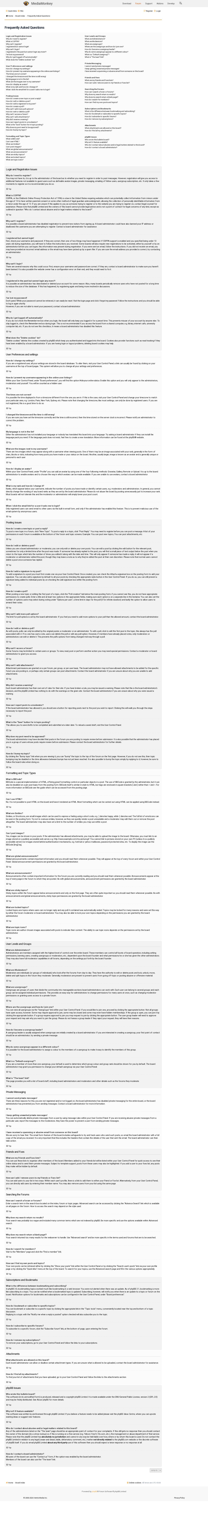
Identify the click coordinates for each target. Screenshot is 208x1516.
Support (148, 3)
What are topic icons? (14, 160)
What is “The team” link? (94, 57)
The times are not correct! (16, 74)
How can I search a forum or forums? (99, 92)
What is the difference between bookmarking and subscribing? (110, 111)
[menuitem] (20, 11)
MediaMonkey (41, 4)
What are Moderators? (94, 41)
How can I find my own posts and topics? (101, 102)
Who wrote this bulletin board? (97, 140)
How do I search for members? (97, 100)
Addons (160, 3)
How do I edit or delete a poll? (18, 112)
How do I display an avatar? (17, 84)
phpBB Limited (81, 1397)
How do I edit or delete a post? (18, 101)
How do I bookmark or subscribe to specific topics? (105, 114)
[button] (181, 3)
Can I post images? (13, 147)
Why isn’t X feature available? (96, 142)
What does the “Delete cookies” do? (20, 60)
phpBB (132, 437)
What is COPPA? (12, 41)
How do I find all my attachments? (98, 131)
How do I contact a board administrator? (101, 147)
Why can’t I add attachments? (18, 117)
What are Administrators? (95, 39)
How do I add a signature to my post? (21, 104)
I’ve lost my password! (15, 54)
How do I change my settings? (18, 69)
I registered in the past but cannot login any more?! (26, 52)
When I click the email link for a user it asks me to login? (28, 90)
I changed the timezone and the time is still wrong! (26, 76)
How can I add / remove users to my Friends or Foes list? (107, 83)
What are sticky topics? (15, 154)
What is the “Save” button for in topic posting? (24, 125)
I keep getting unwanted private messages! (102, 69)
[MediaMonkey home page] (26, 3)
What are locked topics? (15, 157)
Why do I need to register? (16, 39)
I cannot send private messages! (98, 66)
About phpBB (43, 1400)
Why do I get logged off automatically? (21, 57)
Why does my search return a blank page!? (101, 97)
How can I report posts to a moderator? (22, 122)
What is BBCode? (13, 139)
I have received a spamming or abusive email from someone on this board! (114, 71)
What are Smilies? (13, 144)
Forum (138, 3)
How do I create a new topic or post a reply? (23, 98)
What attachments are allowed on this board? (103, 128)
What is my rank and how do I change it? (22, 87)
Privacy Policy (179, 1498)
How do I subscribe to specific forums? (100, 116)
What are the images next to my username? (23, 82)
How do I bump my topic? (16, 130)
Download (127, 3)
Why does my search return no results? (100, 94)
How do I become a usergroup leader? (100, 49)
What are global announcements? (19, 149)
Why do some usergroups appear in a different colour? (106, 52)
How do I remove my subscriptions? (99, 119)
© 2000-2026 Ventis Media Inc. (35, 1498)
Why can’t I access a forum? (17, 114)
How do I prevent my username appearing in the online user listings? (33, 71)
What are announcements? (16, 152)
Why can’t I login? (13, 49)
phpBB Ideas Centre (126, 1414)
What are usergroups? (93, 44)
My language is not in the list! (17, 79)
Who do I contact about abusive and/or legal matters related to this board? (115, 145)
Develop (171, 3)
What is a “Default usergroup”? (97, 54)
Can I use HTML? (12, 141)
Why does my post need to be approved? (22, 127)
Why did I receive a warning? (17, 119)
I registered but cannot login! (17, 47)
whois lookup (40, 1434)
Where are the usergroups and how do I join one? (104, 47)
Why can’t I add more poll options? (20, 109)
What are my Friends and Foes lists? (99, 80)
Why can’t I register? (14, 44)
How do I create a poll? (15, 106)
